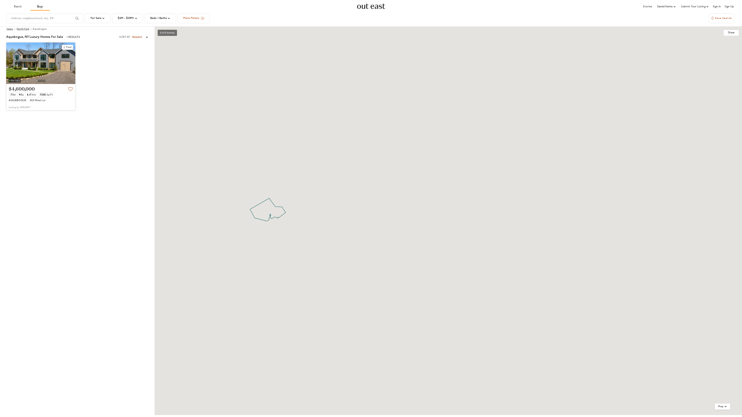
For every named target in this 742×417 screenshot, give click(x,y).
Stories (647, 6)
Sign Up (729, 6)
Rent (18, 6)
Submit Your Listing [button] (693, 6)
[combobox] (133, 37)
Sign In (717, 6)
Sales (10, 29)
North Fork (23, 29)
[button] (666, 7)
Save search (723, 18)
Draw (731, 32)
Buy (40, 6)
